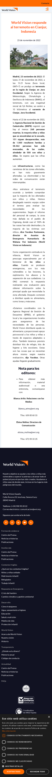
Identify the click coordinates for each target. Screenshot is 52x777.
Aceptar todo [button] (13, 771)
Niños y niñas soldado (10, 572)
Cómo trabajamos (9, 606)
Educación (5, 613)
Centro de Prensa (8, 535)
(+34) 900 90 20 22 (19, 506)
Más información (9, 731)
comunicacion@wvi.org (30, 509)
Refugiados (6, 579)
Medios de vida (7, 621)
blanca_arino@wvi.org (28, 408)
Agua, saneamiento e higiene (13, 610)
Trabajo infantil (8, 583)
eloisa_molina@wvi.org (28, 432)
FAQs (3, 681)
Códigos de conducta (10, 658)
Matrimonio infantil (9, 576)
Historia (4, 641)
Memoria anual (7, 655)
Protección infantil (9, 624)
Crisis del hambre (9, 593)
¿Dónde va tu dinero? (10, 651)
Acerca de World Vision (11, 634)
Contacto (45, 3)
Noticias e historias (9, 538)
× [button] (49, 717)
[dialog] (26, 745)
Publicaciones (7, 542)
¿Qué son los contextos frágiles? (15, 569)
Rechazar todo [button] (37, 771)
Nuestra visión (7, 638)
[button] (49, 9)
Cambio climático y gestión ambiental (17, 597)
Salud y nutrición (8, 617)
